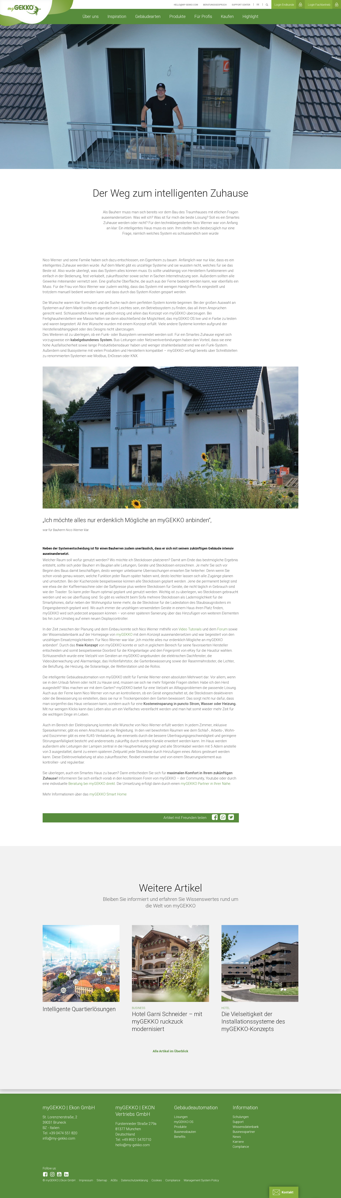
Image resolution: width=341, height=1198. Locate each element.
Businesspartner (244, 1132)
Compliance (241, 1146)
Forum (222, 629)
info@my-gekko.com (59, 1138)
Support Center (241, 5)
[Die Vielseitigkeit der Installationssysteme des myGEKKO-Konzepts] (259, 963)
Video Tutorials (190, 629)
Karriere (238, 1142)
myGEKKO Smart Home (108, 794)
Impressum (86, 1180)
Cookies (156, 1180)
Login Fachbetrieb (319, 4)
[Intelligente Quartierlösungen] (81, 963)
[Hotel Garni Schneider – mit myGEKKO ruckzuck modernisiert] (170, 963)
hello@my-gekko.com (132, 1145)
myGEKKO (124, 634)
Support (238, 1122)
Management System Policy (201, 1180)
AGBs (114, 1180)
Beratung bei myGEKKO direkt (91, 783)
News (237, 1137)
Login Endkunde (284, 4)
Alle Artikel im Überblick (170, 1051)
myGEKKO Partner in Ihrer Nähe (205, 783)
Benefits (179, 1137)
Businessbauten (185, 1132)
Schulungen (241, 1117)
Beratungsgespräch (215, 5)
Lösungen (181, 1117)
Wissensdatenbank (246, 1127)
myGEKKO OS (183, 1122)
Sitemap (102, 1180)
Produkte (180, 1127)
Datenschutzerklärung (134, 1180)
